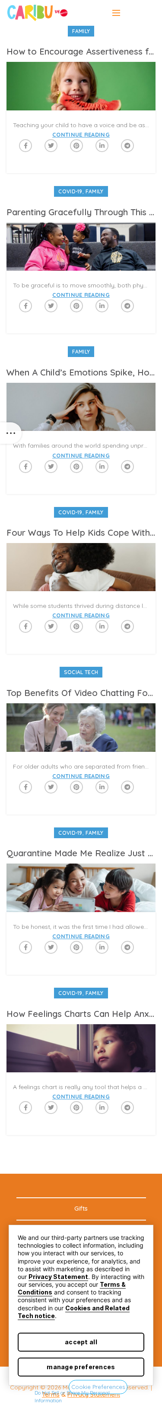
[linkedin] (101, 145)
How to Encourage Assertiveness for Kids (81, 51)
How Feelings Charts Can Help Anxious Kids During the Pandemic (81, 1013)
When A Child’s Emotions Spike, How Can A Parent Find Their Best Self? (81, 372)
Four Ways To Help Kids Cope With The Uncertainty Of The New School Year (81, 532)
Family (81, 31)
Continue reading (81, 134)
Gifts (81, 1208)
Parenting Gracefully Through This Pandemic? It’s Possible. (81, 212)
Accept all (81, 1342)
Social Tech (81, 672)
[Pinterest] (76, 145)
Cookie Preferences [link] (98, 1386)
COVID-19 (70, 191)
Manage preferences (81, 1366)
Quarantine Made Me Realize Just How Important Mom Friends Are (81, 853)
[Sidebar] (11, 433)
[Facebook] (25, 145)
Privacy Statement (58, 1276)
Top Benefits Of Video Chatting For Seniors (81, 692)
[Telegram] (127, 145)
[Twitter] (50, 145)
